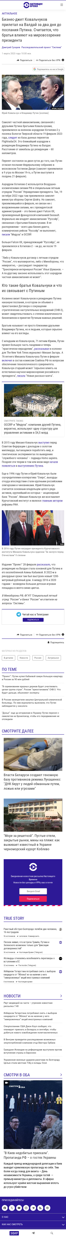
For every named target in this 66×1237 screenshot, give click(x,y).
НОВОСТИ (12, 996)
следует (12, 137)
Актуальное (9, 13)
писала (21, 375)
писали (6, 234)
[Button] (24, 60)
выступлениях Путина (30, 465)
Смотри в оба (17, 1074)
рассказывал (41, 348)
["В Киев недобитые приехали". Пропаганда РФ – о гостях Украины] (33, 1114)
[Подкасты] (47, 1208)
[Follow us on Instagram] (26, 1208)
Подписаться (33, 620)
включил (7, 360)
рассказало (43, 564)
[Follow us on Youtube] (19, 1208)
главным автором (52, 500)
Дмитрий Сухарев (11, 47)
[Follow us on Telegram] (33, 1208)
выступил (43, 442)
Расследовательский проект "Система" (41, 47)
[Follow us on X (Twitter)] (12, 1208)
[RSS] (40, 1208)
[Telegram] (33, 1233)
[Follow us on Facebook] (5, 1208)
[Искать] (51, 1233)
